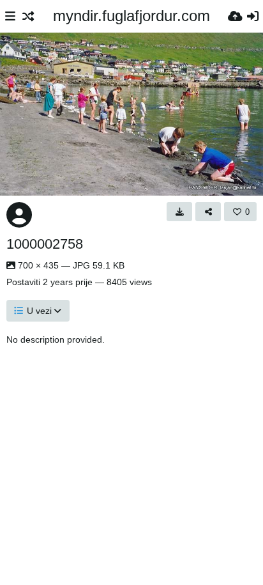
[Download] (179, 211)
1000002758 (44, 244)
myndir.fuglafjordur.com (131, 15)
